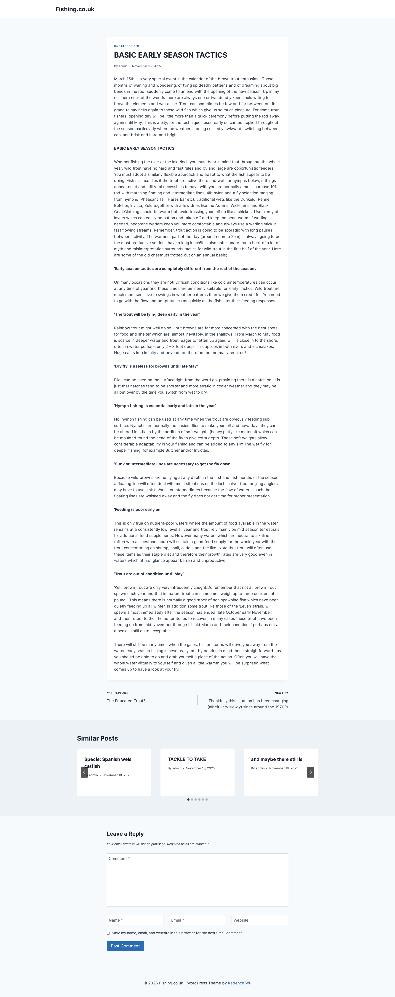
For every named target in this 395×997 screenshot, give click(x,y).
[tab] (188, 799)
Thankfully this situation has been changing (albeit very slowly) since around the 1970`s (248, 700)
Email (177, 920)
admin (123, 66)
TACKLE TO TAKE (187, 759)
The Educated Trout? (126, 697)
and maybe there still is (276, 759)
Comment (119, 858)
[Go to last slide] (84, 772)
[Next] (310, 772)
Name (116, 920)
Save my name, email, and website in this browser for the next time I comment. (177, 933)
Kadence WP (239, 983)
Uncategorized (126, 46)
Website (241, 920)
